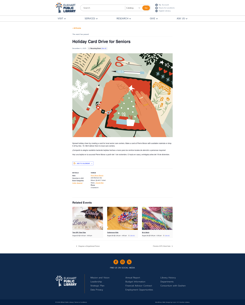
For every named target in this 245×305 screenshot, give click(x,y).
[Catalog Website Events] (133, 7)
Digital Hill (175, 302)
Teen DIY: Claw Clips (79, 232)
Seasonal (79, 183)
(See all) (103, 48)
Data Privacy (96, 289)
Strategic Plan (97, 285)
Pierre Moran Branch (97, 175)
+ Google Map (99, 183)
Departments (167, 281)
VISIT (60, 18)
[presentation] (87, 218)
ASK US (181, 18)
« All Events (76, 28)
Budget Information (135, 281)
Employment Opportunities (139, 289)
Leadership (96, 281)
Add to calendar (83, 163)
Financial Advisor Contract (138, 285)
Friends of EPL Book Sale (162, 246)
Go (146, 7)
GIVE (152, 18)
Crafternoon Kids (112, 232)
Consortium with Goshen (173, 285)
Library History (168, 277)
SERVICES (90, 18)
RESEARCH (122, 18)
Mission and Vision (99, 277)
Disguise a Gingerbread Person (89, 246)
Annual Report (132, 277)
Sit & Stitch (145, 232)
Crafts (74, 183)
